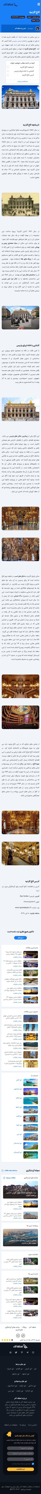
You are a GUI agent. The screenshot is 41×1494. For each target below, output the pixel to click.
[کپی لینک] (23, 1336)
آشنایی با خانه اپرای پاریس (24, 71)
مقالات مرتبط (10, 1178)
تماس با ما (32, 1425)
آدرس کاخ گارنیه (28, 75)
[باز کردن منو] (38, 4)
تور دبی (19, 1134)
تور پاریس (17, 283)
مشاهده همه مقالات (10, 1171)
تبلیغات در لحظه (10, 1425)
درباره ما (23, 1425)
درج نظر (20, 937)
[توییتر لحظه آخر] (15, 1352)
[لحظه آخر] (20, 1346)
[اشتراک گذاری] (18, 1336)
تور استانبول (18, 1089)
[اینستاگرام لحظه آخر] (32, 1352)
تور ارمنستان (18, 1143)
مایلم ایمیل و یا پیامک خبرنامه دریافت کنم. (21, 1464)
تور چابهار (15, 1374)
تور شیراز (10, 1368)
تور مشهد (19, 1107)
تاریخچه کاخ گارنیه (27, 67)
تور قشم (19, 1116)
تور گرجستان (18, 1152)
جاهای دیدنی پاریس (19, 41)
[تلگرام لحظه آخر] (26, 1352)
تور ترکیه (19, 1125)
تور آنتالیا (19, 1098)
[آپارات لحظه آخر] (9, 1352)
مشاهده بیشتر (22, 81)
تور (35, 1368)
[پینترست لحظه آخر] (20, 1352)
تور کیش (19, 1080)
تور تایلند (19, 1391)
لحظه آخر (18, 37)
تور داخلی (32, 1385)
